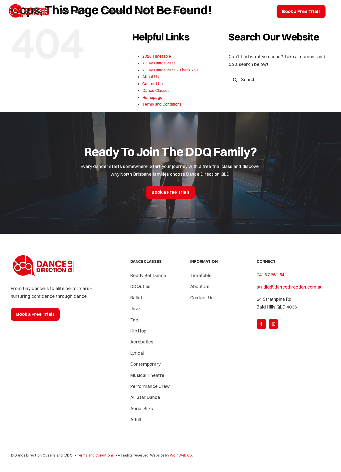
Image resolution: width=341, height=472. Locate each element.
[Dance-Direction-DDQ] (28, 5)
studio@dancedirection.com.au (290, 287)
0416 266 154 (270, 275)
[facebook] (261, 324)
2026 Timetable (156, 56)
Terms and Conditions (161, 104)
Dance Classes (156, 90)
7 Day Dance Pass (158, 62)
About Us (150, 76)
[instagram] (273, 324)
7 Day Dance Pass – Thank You (170, 69)
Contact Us (152, 83)
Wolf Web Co (181, 455)
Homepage (152, 97)
